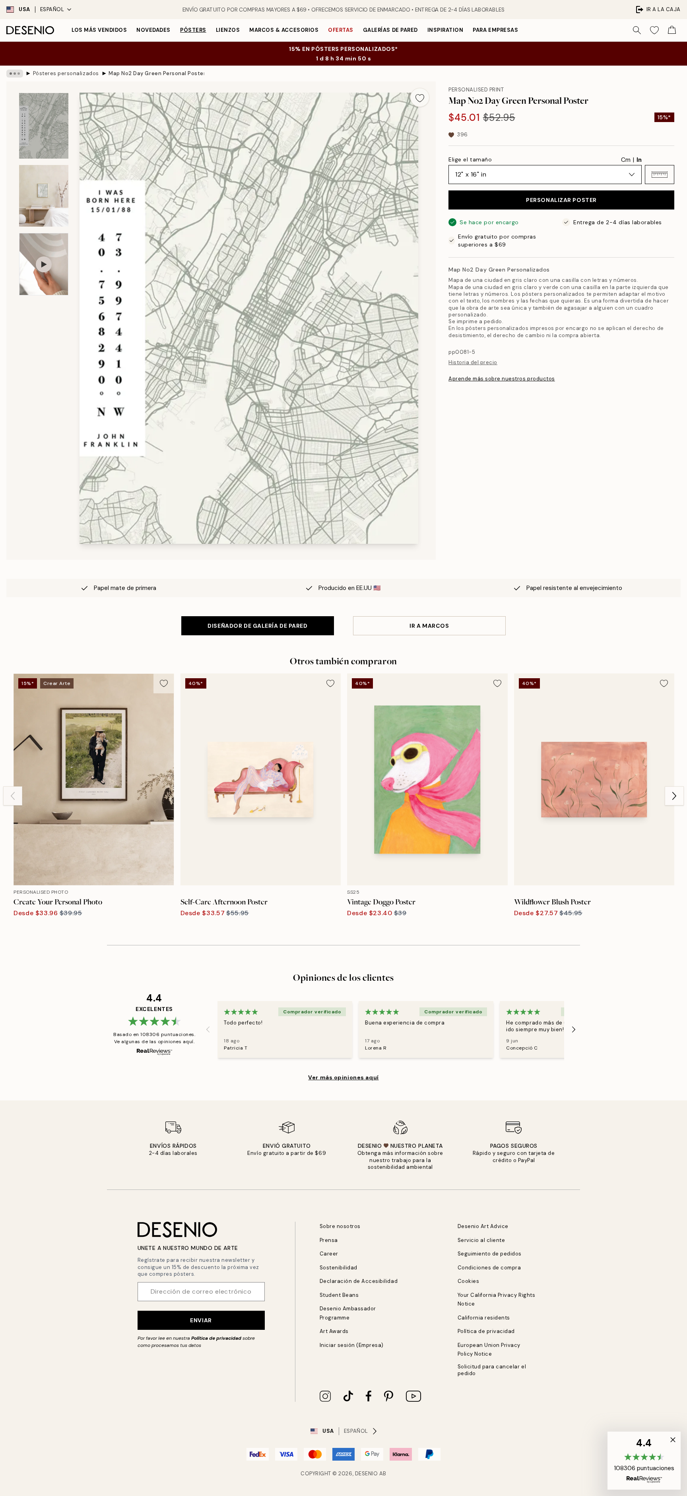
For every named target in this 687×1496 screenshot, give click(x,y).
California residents (484, 1317)
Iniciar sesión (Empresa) (352, 1345)
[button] (659, 174)
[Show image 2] (43, 196)
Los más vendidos (99, 30)
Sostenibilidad (338, 1267)
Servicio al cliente (481, 1240)
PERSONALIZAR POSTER (561, 200)
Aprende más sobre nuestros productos (501, 378)
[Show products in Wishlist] (654, 30)
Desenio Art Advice (483, 1226)
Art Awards (334, 1331)
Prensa (329, 1240)
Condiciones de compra (489, 1267)
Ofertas (340, 30)
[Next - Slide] (674, 795)
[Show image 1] (43, 126)
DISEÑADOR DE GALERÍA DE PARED (257, 625)
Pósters (193, 30)
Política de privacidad (216, 1338)
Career (329, 1253)
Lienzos (228, 30)
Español (52, 9)
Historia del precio (472, 362)
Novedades (153, 30)
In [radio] (639, 160)
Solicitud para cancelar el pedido (492, 1370)
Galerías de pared (390, 30)
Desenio (366, 1473)
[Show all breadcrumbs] (14, 74)
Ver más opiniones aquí (343, 1077)
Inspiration (445, 30)
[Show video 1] (43, 264)
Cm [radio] (626, 160)
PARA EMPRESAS (495, 30)
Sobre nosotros (340, 1226)
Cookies (468, 1281)
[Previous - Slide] (12, 795)
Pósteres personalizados (66, 73)
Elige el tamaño (470, 159)
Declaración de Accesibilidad (359, 1281)
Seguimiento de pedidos (490, 1253)
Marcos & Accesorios (283, 30)
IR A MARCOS (429, 625)
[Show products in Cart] (672, 30)
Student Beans (339, 1295)
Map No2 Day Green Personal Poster (156, 73)
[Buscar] (637, 30)
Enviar (201, 1320)
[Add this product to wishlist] (419, 97)
